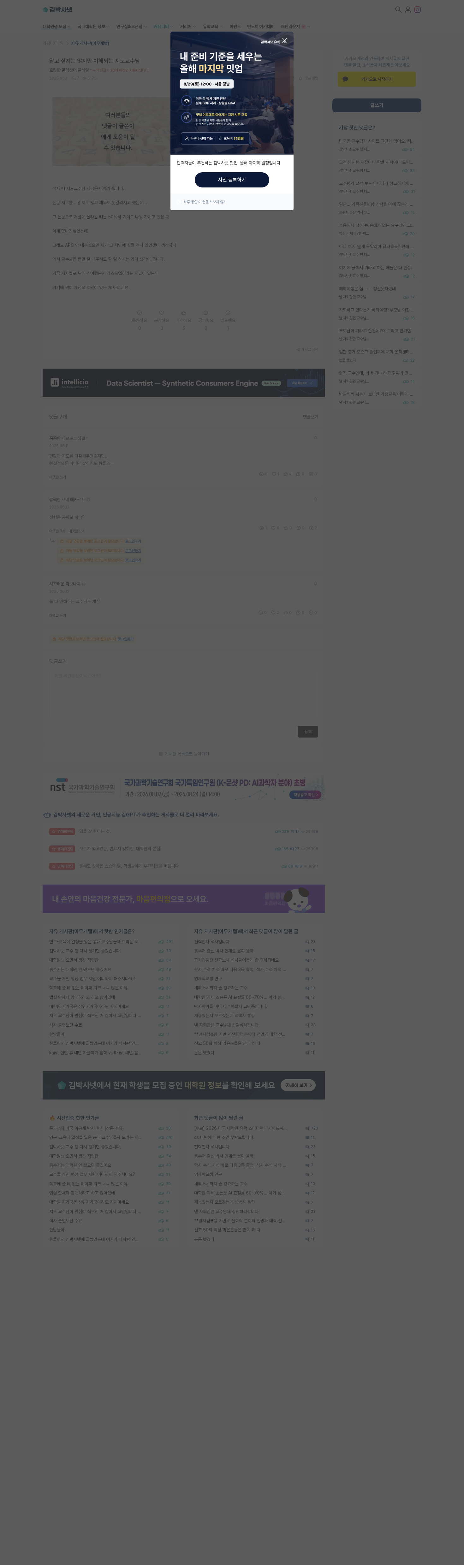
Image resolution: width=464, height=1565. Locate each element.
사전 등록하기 (232, 180)
